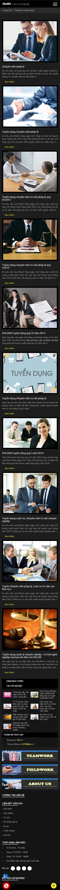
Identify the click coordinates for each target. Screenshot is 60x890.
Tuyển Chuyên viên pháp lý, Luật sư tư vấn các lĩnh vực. (28, 588)
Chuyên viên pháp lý (13, 66)
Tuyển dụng (8, 830)
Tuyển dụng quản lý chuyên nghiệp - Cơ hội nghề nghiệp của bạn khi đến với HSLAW (29, 656)
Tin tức (6, 817)
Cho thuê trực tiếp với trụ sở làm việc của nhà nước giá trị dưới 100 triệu (48, 706)
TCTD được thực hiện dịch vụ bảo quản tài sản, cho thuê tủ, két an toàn (21, 706)
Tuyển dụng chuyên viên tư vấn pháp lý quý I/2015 (26, 266)
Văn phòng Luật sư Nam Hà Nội (42, 340)
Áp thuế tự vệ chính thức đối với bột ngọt (48, 716)
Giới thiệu (7, 809)
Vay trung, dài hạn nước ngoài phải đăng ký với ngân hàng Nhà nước (48, 694)
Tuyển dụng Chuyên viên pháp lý (20, 131)
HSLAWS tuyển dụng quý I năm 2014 (23, 453)
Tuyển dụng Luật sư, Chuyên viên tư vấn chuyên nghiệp (29, 520)
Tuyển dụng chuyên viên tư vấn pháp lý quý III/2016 (26, 198)
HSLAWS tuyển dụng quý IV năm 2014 (23, 333)
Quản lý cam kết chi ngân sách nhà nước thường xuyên (21, 726)
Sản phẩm (8, 813)
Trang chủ (6, 10)
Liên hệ (6, 835)
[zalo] (5, 876)
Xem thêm (9, 82)
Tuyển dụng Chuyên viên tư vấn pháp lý (24, 398)
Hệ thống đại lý (10, 822)
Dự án (6, 826)
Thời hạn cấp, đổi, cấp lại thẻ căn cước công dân (21, 694)
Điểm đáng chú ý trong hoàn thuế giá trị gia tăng (20, 716)
